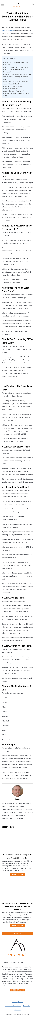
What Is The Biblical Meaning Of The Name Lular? (15, 71)
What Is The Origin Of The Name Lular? (16, 67)
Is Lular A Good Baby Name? (12, 86)
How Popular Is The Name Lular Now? (15, 81)
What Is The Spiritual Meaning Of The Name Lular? (15, 63)
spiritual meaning (8, 31)
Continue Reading (18, 874)
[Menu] (2, 5)
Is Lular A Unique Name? (11, 89)
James (17, 799)
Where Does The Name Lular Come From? (17, 74)
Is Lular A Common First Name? (13, 91)
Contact (17, 1010)
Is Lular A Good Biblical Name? (13, 84)
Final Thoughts (8, 96)
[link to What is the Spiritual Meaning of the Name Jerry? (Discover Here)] (17, 841)
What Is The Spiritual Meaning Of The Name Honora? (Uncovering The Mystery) (17, 906)
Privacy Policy (17, 1002)
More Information (17, 990)
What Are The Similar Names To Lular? (16, 93)
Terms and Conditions (13, 1006)
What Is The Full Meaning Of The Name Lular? (16, 78)
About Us (26, 1006)
